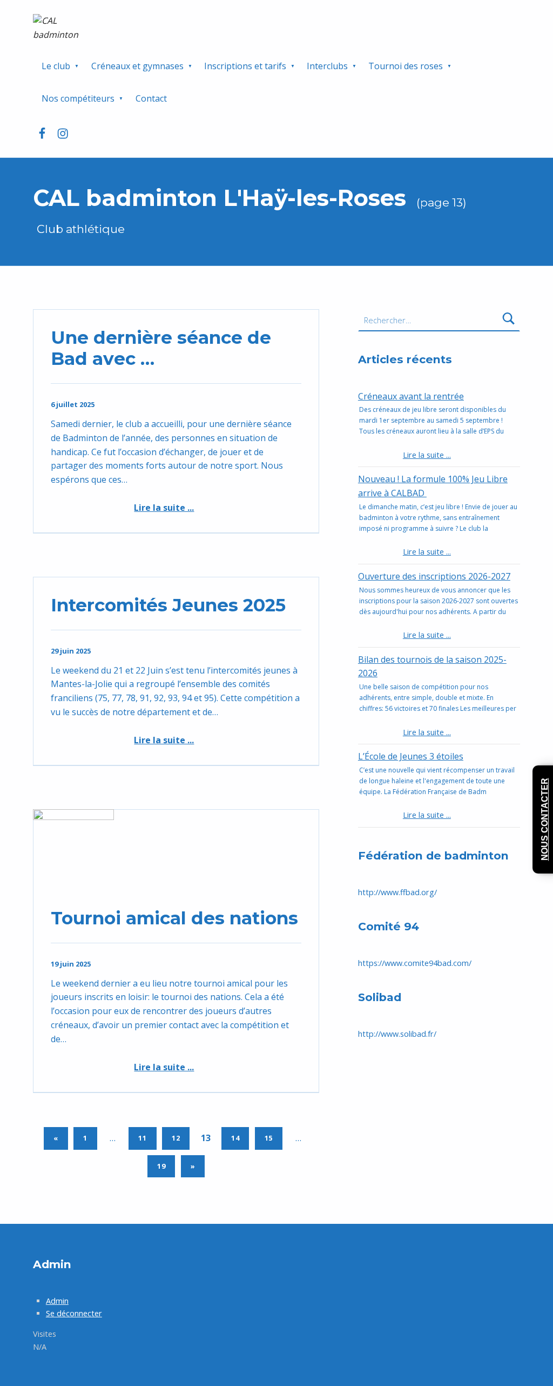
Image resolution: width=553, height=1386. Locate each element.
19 (161, 1166)
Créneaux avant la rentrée (411, 396)
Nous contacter (544, 819)
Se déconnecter (74, 1313)
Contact (151, 98)
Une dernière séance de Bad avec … (161, 347)
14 (235, 1138)
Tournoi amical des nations (174, 918)
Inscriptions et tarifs (245, 66)
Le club (56, 66)
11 (142, 1138)
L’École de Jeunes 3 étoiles (410, 756)
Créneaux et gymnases (137, 66)
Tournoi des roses (405, 66)
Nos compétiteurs (78, 98)
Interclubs (327, 66)
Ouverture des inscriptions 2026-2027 (434, 576)
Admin (57, 1301)
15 (269, 1138)
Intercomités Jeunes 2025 (168, 605)
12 (176, 1138)
